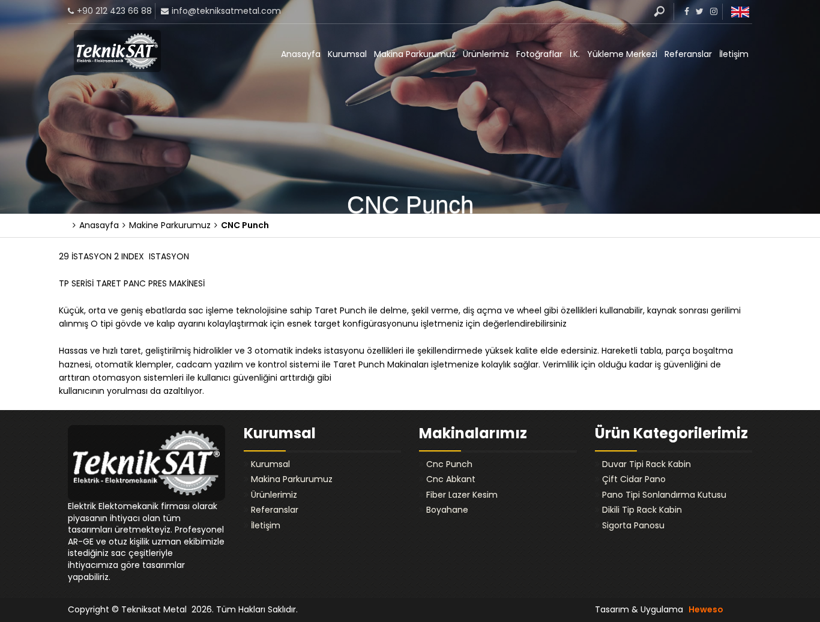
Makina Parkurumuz (415, 54)
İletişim (734, 54)
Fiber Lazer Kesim (462, 495)
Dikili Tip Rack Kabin (642, 510)
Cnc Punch (449, 464)
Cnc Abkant (450, 479)
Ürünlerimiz (486, 54)
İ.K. (575, 54)
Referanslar (688, 54)
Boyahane (447, 510)
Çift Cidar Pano (634, 479)
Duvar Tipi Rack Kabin (646, 464)
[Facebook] (685, 11)
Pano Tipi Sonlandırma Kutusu (664, 495)
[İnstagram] (712, 11)
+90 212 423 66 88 (114, 11)
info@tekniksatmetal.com (226, 11)
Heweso (706, 609)
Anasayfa (301, 54)
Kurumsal (347, 54)
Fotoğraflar (539, 54)
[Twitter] (698, 11)
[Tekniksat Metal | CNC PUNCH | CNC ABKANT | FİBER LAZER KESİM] (117, 51)
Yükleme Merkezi (622, 54)
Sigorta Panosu (633, 525)
